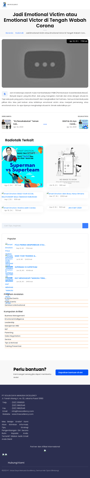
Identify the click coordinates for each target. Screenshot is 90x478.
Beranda (9, 33)
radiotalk (19, 33)
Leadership (9, 322)
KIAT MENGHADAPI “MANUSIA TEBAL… (30, 278)
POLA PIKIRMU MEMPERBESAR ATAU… (30, 245)
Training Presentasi (13, 346)
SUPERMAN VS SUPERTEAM (26, 267)
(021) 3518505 (18, 402)
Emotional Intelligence (14, 319)
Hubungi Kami (15, 462)
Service (8, 339)
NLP (6, 329)
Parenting (9, 332)
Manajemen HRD (12, 326)
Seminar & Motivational (15, 305)
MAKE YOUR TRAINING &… (25, 256)
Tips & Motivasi (11, 342)
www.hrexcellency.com (22, 414)
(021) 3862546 (18, 405)
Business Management (15, 315)
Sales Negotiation (12, 336)
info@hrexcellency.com (23, 411)
